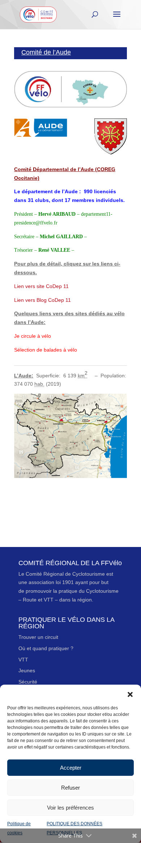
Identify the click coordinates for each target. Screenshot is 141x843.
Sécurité (27, 682)
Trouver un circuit (38, 637)
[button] (130, 693)
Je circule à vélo (32, 336)
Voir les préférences (70, 808)
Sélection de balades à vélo (45, 350)
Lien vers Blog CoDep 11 (42, 300)
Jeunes (26, 670)
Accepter (70, 768)
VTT (23, 659)
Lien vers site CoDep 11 (41, 286)
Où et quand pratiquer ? (45, 648)
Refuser (70, 788)
